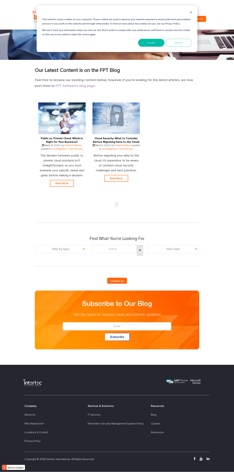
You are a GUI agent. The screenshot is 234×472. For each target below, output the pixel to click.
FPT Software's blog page (75, 86)
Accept (151, 43)
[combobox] (114, 249)
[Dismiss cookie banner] (191, 13)
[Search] (140, 250)
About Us (29, 414)
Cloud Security (75, 149)
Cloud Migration (59, 149)
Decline (179, 43)
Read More (62, 183)
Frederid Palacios (73, 145)
